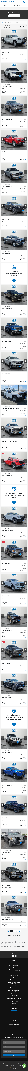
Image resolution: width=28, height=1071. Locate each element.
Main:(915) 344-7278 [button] (15, 969)
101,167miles (23, 310)
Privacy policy (14, 1013)
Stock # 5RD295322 (6, 251)
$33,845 (4, 536)
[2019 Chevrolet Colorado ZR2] (14, 517)
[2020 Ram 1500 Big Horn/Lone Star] (14, 872)
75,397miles (23, 820)
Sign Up (14, 1055)
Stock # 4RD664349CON (6, 117)
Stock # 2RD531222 (6, 817)
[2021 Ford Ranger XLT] (14, 328)
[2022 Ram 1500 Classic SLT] (14, 173)
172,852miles (23, 854)
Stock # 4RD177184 (6, 917)
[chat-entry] (24, 1066)
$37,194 (4, 669)
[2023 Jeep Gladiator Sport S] (14, 617)
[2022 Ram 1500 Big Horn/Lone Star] (14, 240)
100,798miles (23, 88)
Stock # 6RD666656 (6, 783)
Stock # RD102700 (5, 595)
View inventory (14, 1016)
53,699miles (23, 699)
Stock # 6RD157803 (6, 373)
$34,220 (4, 447)
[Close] (25, 14)
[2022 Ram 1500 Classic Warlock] (14, 906)
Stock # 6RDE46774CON (6, 695)
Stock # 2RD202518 (6, 473)
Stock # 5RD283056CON (6, 884)
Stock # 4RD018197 (6, 84)
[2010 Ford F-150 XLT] (14, 839)
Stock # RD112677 (5, 528)
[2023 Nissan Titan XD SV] (14, 584)
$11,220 (4, 858)
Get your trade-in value (14, 15)
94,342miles (23, 343)
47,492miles (23, 221)
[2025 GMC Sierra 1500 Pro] (14, 462)
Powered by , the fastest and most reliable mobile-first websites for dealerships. (14, 1064)
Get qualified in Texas (14, 1024)
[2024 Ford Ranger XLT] (14, 684)
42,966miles (23, 443)
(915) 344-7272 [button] (15, 979)
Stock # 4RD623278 (6, 51)
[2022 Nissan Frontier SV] (14, 106)
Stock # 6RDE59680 (6, 561)
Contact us (14, 1020)
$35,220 (4, 925)
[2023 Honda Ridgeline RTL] (14, 73)
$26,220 (4, 125)
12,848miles (23, 477)
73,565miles (23, 155)
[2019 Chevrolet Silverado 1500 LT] (14, 428)
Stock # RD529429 (5, 628)
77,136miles (23, 632)
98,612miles (23, 54)
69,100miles (23, 121)
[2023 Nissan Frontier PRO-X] (14, 295)
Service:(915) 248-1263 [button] (15, 970)
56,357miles (23, 921)
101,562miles (23, 665)
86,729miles (23, 754)
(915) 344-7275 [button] (15, 1003)
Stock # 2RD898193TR (6, 662)
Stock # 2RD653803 (6, 151)
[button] (24, 2)
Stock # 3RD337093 (6, 184)
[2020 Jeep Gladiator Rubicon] (14, 739)
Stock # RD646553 (5, 218)
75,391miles (23, 255)
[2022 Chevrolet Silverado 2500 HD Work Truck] (14, 395)
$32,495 (4, 758)
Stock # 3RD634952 (6, 306)
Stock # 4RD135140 (6, 750)
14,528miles (23, 887)
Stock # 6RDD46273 (6, 339)
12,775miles (23, 787)
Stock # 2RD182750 (6, 406)
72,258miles (23, 565)
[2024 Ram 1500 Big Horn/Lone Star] (14, 362)
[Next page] (19, 931)
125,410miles (23, 410)
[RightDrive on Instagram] (15, 956)
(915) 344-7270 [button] (15, 995)
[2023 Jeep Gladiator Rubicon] (14, 805)
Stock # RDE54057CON (6, 850)
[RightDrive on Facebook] (12, 956)
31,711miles (23, 598)
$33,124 (4, 636)
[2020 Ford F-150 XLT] (14, 550)
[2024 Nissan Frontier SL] (14, 772)
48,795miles (23, 188)
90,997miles (23, 377)
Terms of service (14, 1028)
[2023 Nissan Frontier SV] (14, 206)
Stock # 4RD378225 (6, 440)
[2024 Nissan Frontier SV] (14, 39)
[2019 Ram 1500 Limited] (14, 650)
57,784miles (23, 532)
